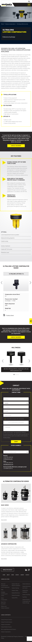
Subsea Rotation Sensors (6, 626)
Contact (27, 574)
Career (22, 574)
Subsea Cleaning (15, 588)
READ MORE (4, 519)
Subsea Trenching (26, 594)
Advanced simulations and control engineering (5, 585)
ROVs (2, 589)
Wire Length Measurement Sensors (8, 629)
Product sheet (10, 315)
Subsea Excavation (16, 595)
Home (4, 574)
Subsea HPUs (14, 597)
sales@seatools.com (8, 464)
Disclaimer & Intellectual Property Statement (12, 636)
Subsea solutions (5, 579)
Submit (16, 441)
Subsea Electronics (16, 592)
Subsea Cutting (15, 590)
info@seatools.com (8, 459)
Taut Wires (24, 597)
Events (17, 574)
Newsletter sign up (7, 569)
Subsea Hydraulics (26, 583)
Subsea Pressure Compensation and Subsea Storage (26, 601)
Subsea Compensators (6, 631)
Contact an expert (16, 145)
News (12, 574)
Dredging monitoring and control (4, 594)
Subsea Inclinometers (5, 624)
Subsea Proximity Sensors (6, 622)
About (8, 574)
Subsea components (6, 614)
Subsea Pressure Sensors (6, 619)
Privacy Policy (6, 437)
